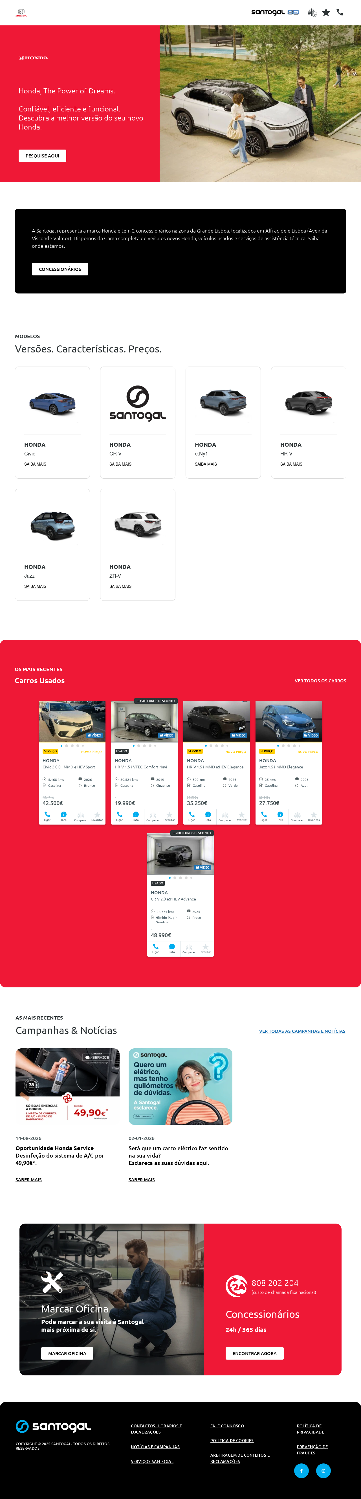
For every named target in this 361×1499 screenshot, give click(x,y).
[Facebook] (301, 1470)
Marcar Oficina (67, 1353)
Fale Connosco (227, 1426)
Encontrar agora (255, 1353)
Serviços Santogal (152, 1461)
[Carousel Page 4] (77, 745)
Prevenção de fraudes (312, 1450)
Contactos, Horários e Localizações (156, 1429)
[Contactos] (339, 12)
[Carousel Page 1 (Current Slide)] (61, 746)
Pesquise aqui (42, 155)
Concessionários (60, 269)
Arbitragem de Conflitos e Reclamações (240, 1458)
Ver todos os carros (320, 680)
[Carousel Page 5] (83, 746)
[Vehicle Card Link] (72, 721)
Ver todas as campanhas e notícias (302, 1031)
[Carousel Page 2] (66, 745)
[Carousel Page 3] (72, 745)
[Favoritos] (326, 12)
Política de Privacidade (310, 1429)
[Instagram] (323, 1470)
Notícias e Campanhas (155, 1447)
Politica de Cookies (232, 1440)
